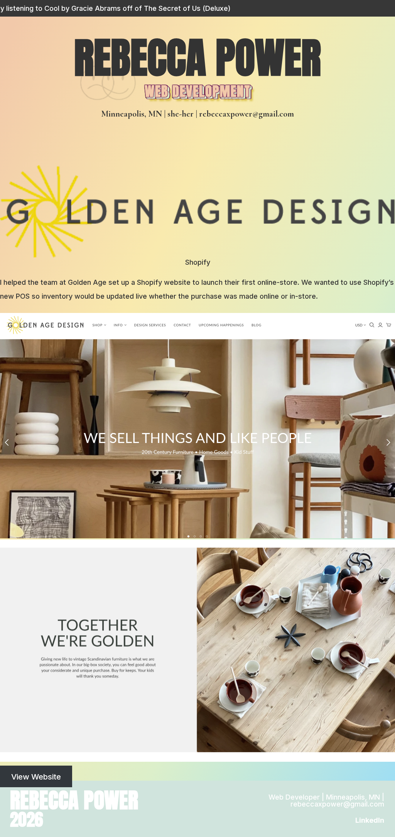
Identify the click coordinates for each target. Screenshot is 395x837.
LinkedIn (369, 820)
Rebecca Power (197, 58)
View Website (36, 776)
